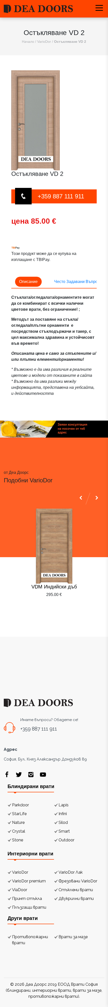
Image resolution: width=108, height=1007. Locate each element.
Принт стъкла (27, 898)
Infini (63, 813)
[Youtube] (43, 775)
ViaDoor (19, 889)
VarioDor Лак (71, 872)
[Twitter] (19, 775)
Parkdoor (20, 805)
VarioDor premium (29, 881)
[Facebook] (7, 775)
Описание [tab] (28, 281)
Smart (64, 831)
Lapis (64, 805)
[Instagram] (31, 775)
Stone (17, 840)
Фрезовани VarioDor (78, 881)
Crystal (18, 831)
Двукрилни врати (76, 898)
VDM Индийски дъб (54, 586)
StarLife (19, 813)
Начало (28, 42)
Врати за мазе (73, 936)
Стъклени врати (76, 889)
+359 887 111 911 (61, 196)
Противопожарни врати (30, 939)
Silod (63, 822)
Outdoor (66, 840)
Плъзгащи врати (29, 907)
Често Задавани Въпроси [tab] (78, 281)
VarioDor (44, 42)
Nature (18, 822)
